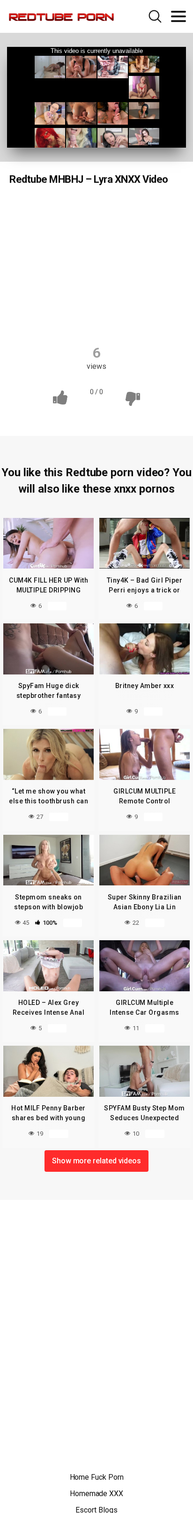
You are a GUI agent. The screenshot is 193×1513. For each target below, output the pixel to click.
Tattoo (51, 300)
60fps (76, 209)
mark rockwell (58, 245)
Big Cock (118, 209)
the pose (94, 300)
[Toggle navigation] (178, 16)
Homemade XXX (96, 1493)
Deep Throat (106, 227)
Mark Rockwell (98, 318)
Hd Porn (35, 209)
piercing (134, 264)
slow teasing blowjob (126, 282)
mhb (56, 264)
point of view (56, 282)
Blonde (161, 209)
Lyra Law (140, 300)
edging (154, 227)
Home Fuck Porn (97, 1477)
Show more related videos (96, 1160)
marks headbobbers (128, 245)
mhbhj (93, 264)
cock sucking (49, 227)
